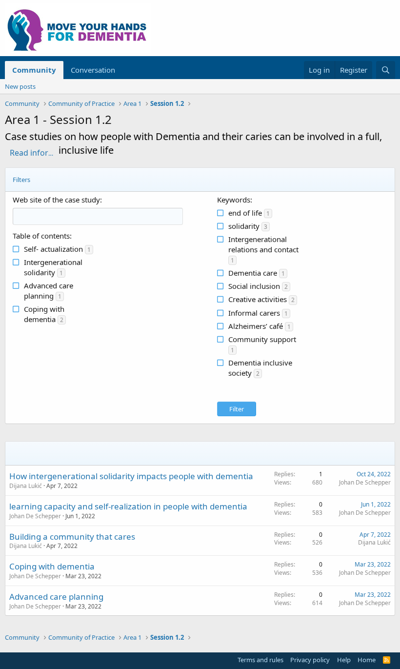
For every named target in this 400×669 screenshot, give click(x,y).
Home (367, 659)
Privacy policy (310, 659)
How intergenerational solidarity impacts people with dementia (131, 476)
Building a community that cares (72, 536)
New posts (20, 86)
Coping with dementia (52, 566)
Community (34, 70)
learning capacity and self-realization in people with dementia (128, 506)
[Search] (385, 70)
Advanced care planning (56, 596)
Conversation (93, 70)
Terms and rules (260, 659)
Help (344, 659)
